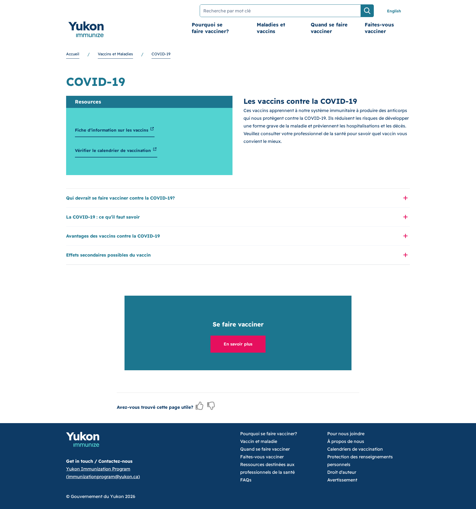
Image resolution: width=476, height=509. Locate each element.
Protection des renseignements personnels (360, 460)
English (394, 11)
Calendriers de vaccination (355, 449)
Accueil (72, 53)
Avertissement (342, 480)
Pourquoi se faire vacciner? (210, 27)
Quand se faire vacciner (329, 27)
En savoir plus (238, 344)
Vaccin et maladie (258, 441)
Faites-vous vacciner (379, 27)
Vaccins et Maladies (115, 53)
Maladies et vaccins (271, 27)
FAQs (245, 480)
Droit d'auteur (341, 472)
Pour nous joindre (345, 433)
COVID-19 (161, 53)
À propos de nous (345, 441)
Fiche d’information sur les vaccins (112, 130)
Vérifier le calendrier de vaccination (113, 150)
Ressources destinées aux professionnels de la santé (267, 468)
